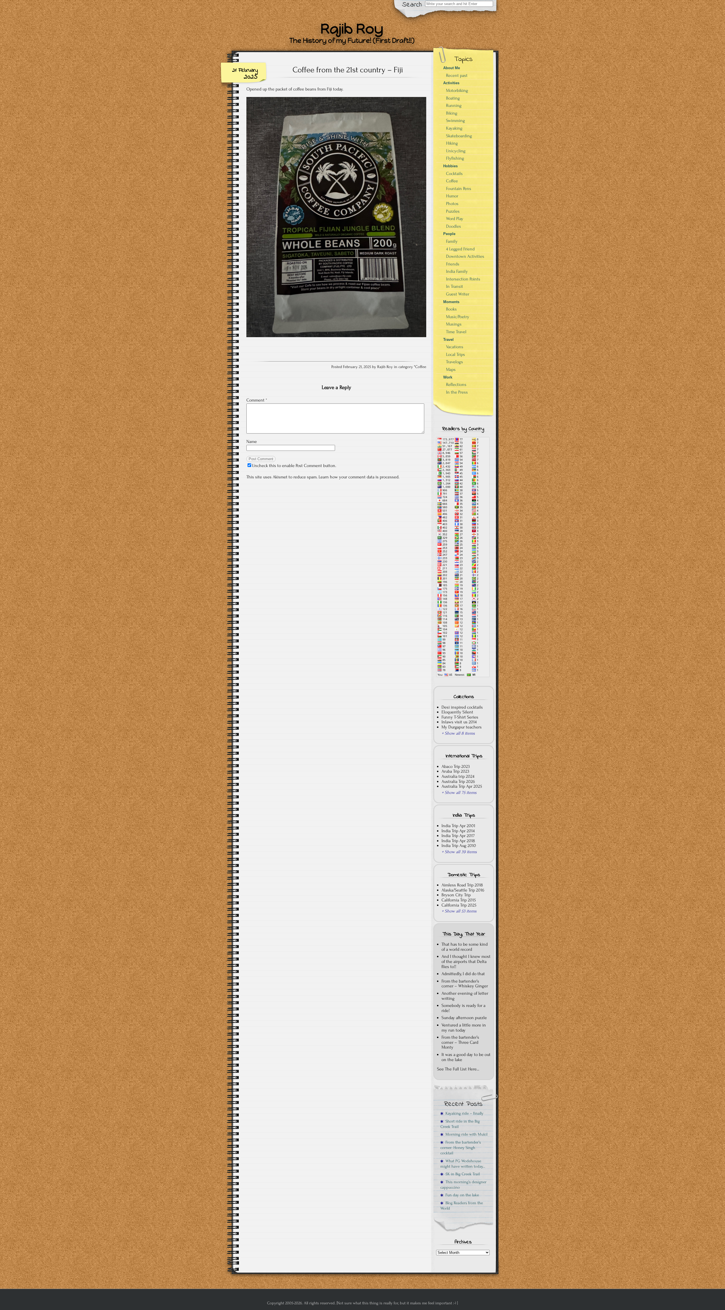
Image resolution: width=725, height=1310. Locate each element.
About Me (451, 68)
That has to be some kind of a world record (465, 947)
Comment (256, 400)
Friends (452, 264)
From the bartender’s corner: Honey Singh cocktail (460, 1148)
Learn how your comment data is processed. (359, 476)
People (449, 234)
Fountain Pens (458, 188)
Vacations (454, 346)
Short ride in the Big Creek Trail (460, 1124)
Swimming (455, 120)
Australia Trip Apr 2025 (462, 786)
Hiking (452, 143)
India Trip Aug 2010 (459, 845)
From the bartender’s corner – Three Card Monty (460, 1042)
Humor (452, 195)
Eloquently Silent (457, 712)
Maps (451, 369)
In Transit (454, 286)
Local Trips (455, 354)
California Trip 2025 (459, 905)
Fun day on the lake (461, 1195)
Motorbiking (457, 90)
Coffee (420, 367)
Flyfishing (455, 158)
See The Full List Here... (458, 1069)
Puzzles (453, 211)
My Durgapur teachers (462, 727)
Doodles (453, 226)
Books (451, 309)
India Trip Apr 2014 (458, 830)
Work (447, 377)
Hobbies (450, 166)
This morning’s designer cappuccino (463, 1185)
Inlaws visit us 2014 (459, 721)
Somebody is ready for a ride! (463, 1008)
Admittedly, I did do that (463, 973)
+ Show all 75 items (459, 792)
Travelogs (454, 361)
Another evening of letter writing (465, 996)
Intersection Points (463, 279)
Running (454, 105)
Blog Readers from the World (461, 1206)
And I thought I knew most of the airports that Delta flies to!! (466, 961)
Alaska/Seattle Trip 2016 (463, 890)
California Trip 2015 (459, 900)
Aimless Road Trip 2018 (462, 885)
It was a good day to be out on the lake (466, 1057)
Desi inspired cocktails (462, 707)
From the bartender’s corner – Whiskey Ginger (465, 984)
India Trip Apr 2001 (458, 825)
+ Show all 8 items (458, 733)
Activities (451, 83)
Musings (454, 324)
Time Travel (456, 331)
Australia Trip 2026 (458, 781)
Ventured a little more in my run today (464, 1027)
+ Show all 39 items (459, 851)
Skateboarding (459, 135)
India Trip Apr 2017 (458, 835)
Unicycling (456, 150)
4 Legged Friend (460, 249)
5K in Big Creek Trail (461, 1174)
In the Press (457, 392)
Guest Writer (457, 294)
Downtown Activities (465, 256)
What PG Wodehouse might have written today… (462, 1164)
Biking (451, 113)
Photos (452, 203)
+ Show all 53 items (459, 911)
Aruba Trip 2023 (455, 771)
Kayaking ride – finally (463, 1113)
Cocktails (454, 173)
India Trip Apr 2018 (458, 840)
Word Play (454, 218)
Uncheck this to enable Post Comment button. (294, 465)
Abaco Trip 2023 (456, 766)
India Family (457, 271)
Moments (451, 302)
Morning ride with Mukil (465, 1134)
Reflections (456, 384)
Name (251, 441)
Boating (453, 98)
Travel (448, 339)
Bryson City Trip (456, 894)
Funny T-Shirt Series (460, 717)
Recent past (457, 75)
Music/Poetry (457, 316)
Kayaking (454, 128)
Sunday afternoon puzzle (464, 1017)
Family (452, 241)
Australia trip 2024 (458, 776)
